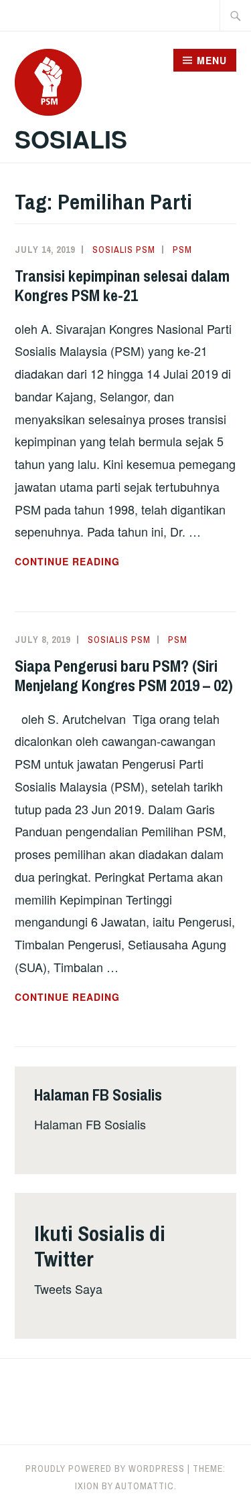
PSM (182, 250)
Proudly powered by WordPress (105, 1468)
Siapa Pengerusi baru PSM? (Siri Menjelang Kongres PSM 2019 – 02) (124, 675)
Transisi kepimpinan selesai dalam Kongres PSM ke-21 (122, 285)
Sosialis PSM (123, 250)
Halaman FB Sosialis (90, 1124)
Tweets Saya (68, 1288)
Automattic (144, 1486)
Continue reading (99, 562)
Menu (212, 60)
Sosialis (71, 138)
